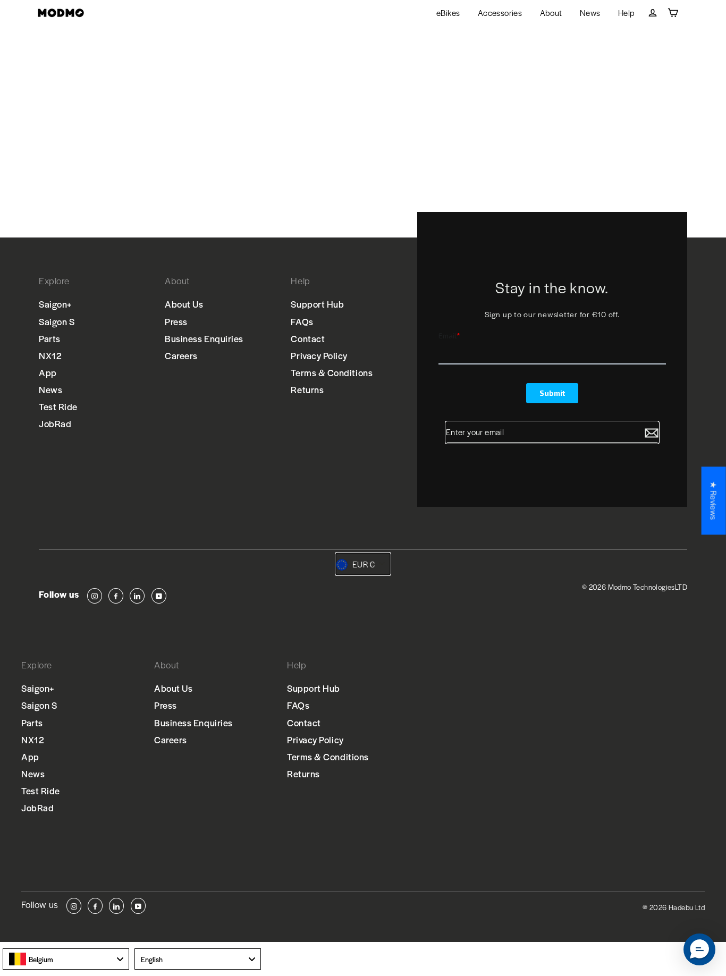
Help (626, 12)
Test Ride (58, 406)
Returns (307, 389)
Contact (308, 338)
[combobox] (66, 959)
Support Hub (317, 304)
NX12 (50, 355)
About (551, 12)
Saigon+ (55, 304)
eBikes (448, 12)
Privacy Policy (319, 355)
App (48, 372)
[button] (699, 949)
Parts (50, 338)
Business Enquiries (204, 338)
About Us (184, 304)
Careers (181, 355)
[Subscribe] (652, 432)
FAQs (302, 321)
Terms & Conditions (332, 372)
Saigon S (56, 321)
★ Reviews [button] (714, 500)
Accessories (500, 12)
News (590, 12)
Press (176, 321)
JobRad (55, 423)
